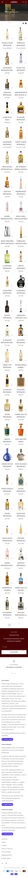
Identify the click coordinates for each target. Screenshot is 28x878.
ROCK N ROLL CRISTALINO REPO (20, 217)
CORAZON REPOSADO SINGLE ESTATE (7, 93)
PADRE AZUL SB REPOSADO (21, 415)
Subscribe (14, 652)
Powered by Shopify (20, 867)
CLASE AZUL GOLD (7, 118)
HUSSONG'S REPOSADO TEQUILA (21, 292)
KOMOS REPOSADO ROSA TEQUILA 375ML (7, 217)
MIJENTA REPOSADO (7, 440)
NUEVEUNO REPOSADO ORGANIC (21, 515)
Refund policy (6, 858)
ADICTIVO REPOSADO (7, 193)
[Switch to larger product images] (23, 23)
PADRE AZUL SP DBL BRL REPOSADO (21, 589)
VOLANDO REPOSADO (21, 391)
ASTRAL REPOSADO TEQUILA (21, 490)
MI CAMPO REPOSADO (21, 341)
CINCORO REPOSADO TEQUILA (21, 539)
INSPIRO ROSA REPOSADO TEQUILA (21, 193)
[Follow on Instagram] (6, 863)
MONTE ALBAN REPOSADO (20, 143)
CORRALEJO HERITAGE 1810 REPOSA (20, 242)
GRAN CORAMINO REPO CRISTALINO (7, 242)
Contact (4, 845)
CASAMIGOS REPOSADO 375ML (7, 292)
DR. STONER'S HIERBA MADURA (20, 168)
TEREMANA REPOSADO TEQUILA (21, 44)
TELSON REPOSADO (7, 515)
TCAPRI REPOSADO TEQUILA (7, 415)
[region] (14, 665)
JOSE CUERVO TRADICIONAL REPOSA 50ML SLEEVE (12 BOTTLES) (7, 539)
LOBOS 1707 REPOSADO (7, 366)
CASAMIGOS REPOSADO (7, 143)
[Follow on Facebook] (2, 863)
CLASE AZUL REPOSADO (20, 69)
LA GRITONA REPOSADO (7, 267)
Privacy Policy (6, 852)
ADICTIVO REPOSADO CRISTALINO (21, 564)
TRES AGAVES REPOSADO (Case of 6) (7, 168)
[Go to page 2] (18, 623)
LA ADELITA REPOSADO (7, 391)
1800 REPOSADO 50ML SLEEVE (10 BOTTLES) (21, 93)
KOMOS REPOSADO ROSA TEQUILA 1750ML (7, 564)
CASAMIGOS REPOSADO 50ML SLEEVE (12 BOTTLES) (7, 69)
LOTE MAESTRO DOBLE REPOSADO (20, 440)
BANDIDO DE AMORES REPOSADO (7, 589)
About (3, 842)
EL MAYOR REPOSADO (21, 118)
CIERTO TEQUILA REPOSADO (7, 490)
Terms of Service (7, 849)
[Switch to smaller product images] (26, 23)
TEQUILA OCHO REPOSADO (7, 44)
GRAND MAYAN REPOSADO (7, 465)
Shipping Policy (6, 855)
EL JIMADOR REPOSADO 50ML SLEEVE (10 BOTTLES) (7, 341)
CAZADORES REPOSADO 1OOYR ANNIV (7, 614)
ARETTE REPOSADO (21, 267)
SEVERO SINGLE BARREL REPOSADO (21, 366)
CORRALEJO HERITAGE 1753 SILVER (20, 316)
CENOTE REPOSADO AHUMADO (7, 316)
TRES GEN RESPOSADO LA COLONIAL (21, 614)
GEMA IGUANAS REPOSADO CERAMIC (21, 465)
